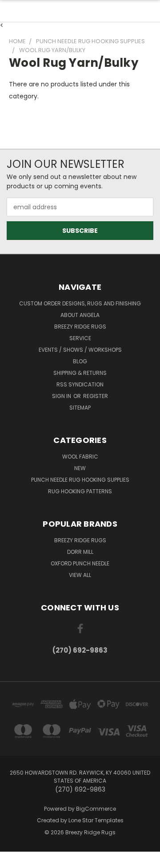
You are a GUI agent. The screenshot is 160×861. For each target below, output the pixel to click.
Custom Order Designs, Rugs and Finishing (80, 303)
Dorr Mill (80, 552)
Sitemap (80, 407)
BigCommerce (96, 808)
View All (80, 575)
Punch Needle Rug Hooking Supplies (80, 479)
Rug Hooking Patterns (80, 491)
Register (95, 396)
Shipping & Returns (80, 373)
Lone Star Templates (96, 820)
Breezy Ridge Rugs (80, 326)
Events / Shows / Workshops (80, 349)
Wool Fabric (80, 456)
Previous (14, 852)
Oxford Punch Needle (80, 563)
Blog (80, 361)
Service (80, 338)
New (80, 468)
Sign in (62, 396)
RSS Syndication (80, 384)
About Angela (80, 315)
